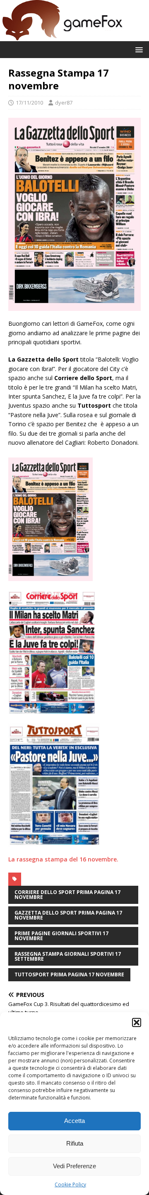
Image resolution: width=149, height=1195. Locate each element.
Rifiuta (74, 1143)
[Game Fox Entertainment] (62, 36)
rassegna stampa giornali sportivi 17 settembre (67, 956)
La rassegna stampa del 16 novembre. (63, 859)
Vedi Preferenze (74, 1165)
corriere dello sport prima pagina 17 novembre (67, 895)
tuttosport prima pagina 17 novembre (69, 974)
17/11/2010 (29, 102)
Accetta (74, 1120)
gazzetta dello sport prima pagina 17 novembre (68, 915)
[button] (136, 1022)
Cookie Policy (70, 1184)
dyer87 (63, 102)
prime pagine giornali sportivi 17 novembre (61, 936)
